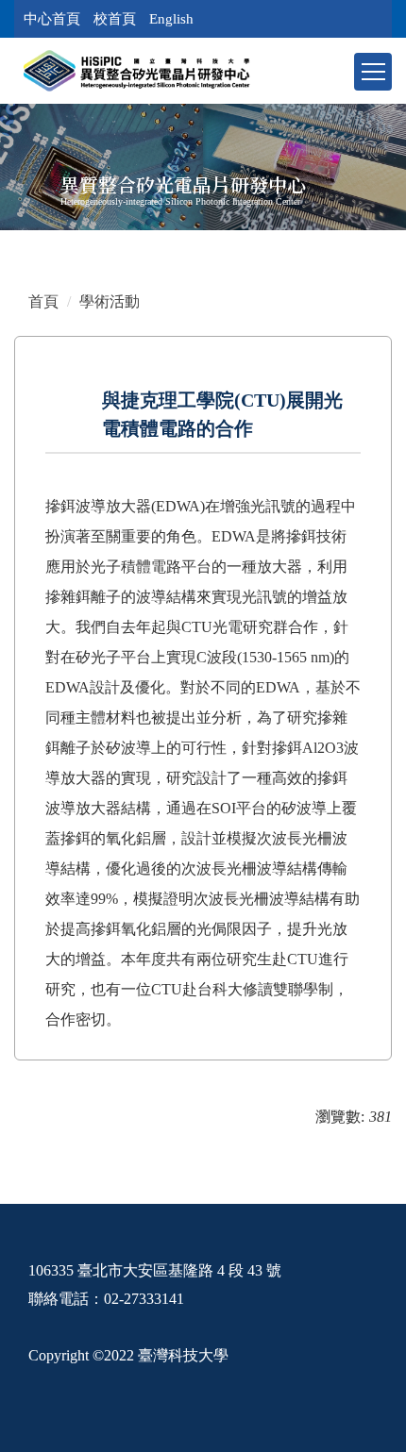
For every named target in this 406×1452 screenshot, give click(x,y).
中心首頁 (52, 18)
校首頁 (114, 18)
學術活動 (109, 301)
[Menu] (373, 72)
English (171, 18)
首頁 (43, 301)
